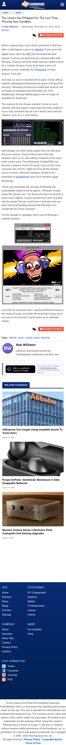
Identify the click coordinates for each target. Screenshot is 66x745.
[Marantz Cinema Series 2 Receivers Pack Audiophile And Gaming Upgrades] (33, 509)
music (21, 337)
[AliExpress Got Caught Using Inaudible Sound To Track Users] (33, 409)
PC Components (37, 592)
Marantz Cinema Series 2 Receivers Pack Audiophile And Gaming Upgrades (27, 532)
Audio (36, 337)
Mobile (13, 337)
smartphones (23, 176)
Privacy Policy (9, 647)
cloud (55, 176)
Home (5, 592)
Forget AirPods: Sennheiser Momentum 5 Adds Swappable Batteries (31, 481)
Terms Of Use (33, 743)
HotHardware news (48, 368)
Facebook (13, 670)
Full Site (6, 610)
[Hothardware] (33, 5)
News (18, 13)
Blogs (5, 606)
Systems (32, 597)
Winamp (45, 337)
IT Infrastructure (36, 606)
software (38, 49)
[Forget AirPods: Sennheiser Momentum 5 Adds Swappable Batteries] (33, 459)
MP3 (28, 54)
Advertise (7, 634)
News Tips (8, 638)
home (5, 13)
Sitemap (6, 614)
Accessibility (34, 629)
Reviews (7, 597)
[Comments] (34, 35)
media (28, 337)
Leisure (32, 610)
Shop (30, 634)
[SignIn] (6, 4)
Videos (31, 614)
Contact (6, 642)
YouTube (12, 675)
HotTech (6, 651)
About (5, 629)
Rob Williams (26, 344)
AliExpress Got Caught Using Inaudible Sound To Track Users (32, 431)
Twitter (11, 666)
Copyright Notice (52, 739)
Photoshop (40, 69)
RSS (10, 679)
